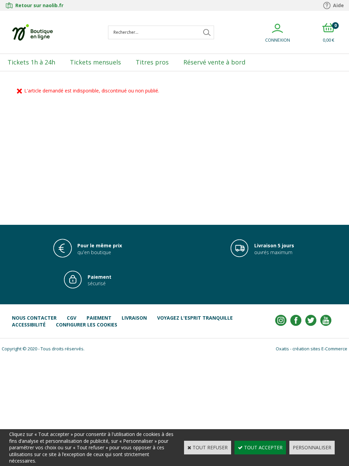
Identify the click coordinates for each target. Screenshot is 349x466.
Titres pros (152, 62)
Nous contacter (34, 318)
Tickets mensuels (95, 62)
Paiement (99, 318)
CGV (71, 318)
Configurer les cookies (86, 324)
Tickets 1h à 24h (31, 62)
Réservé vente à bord (214, 62)
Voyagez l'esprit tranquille (195, 318)
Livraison (134, 318)
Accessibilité (29, 324)
